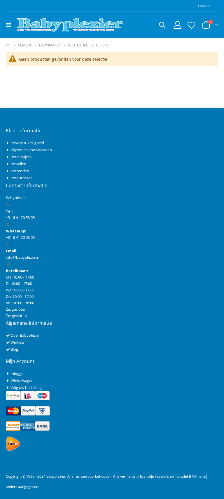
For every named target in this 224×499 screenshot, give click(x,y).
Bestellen (18, 163)
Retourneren (21, 177)
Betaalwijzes (21, 156)
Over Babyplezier (25, 335)
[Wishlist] (191, 25)
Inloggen (18, 373)
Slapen (24, 45)
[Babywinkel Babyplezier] (70, 25)
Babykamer (49, 45)
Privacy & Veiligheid (27, 142)
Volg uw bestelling (26, 387)
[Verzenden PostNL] (13, 443)
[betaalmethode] (28, 395)
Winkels (17, 342)
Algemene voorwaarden (31, 149)
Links (202, 6)
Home (8, 45)
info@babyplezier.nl (23, 257)
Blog (14, 349)
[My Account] (177, 25)
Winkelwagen (22, 380)
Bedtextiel (78, 45)
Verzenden (19, 170)
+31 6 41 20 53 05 (20, 237)
